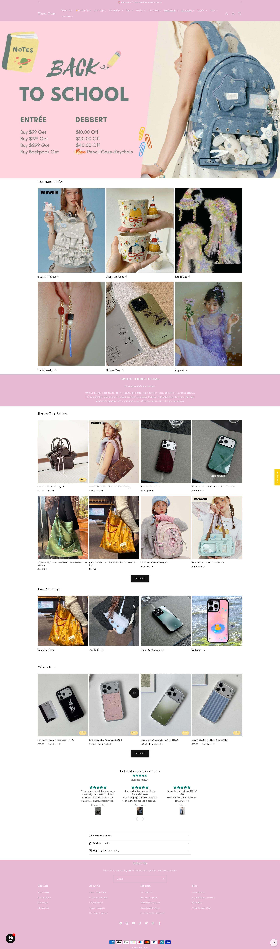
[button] (100, 10)
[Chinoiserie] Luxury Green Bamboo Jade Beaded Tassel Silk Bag (62, 563)
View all (140, 578)
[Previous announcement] (39, 3)
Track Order (43, 892)
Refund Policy (44, 898)
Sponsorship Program (150, 908)
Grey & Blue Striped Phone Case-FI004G (209, 740)
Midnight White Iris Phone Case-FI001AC (56, 740)
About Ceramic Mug (201, 908)
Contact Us (43, 903)
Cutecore (197, 649)
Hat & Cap (181, 276)
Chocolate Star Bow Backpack (51, 487)
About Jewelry (198, 892)
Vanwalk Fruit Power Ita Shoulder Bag (208, 562)
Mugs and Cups (115, 276)
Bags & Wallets (47, 276)
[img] (140, 775)
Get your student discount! (153, 913)
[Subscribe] (163, 879)
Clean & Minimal (151, 649)
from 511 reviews (140, 779)
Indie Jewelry (45, 370)
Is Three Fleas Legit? (99, 898)
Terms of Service (97, 908)
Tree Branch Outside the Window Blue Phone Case (214, 487)
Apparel (179, 370)
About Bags (197, 903)
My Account (43, 908)
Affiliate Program (149, 898)
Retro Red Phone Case (150, 487)
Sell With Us (146, 892)
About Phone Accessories (203, 898)
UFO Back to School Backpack (154, 562)
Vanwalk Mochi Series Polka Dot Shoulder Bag (109, 487)
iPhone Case (113, 370)
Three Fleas (143, 947)
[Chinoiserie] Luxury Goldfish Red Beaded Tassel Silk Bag (113, 563)
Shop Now (209, 162)
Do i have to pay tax (98, 913)
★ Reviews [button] (277, 477)
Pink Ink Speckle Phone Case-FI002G (105, 740)
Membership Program (150, 903)
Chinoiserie (44, 649)
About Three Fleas (97, 892)
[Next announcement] (241, 3)
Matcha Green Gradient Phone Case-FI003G (159, 740)
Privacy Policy (96, 903)
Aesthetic (94, 649)
